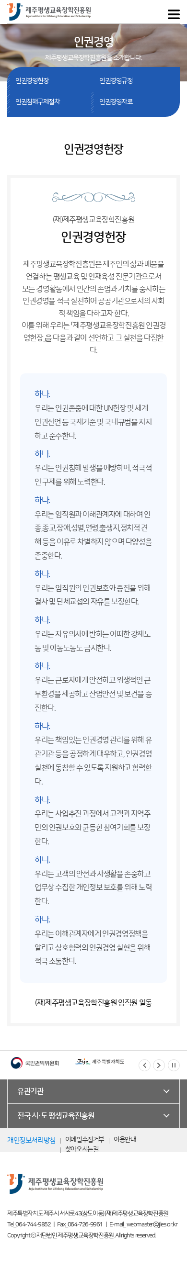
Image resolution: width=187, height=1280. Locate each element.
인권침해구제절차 (37, 102)
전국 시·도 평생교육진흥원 (55, 1116)
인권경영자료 (115, 102)
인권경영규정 (115, 81)
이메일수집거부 (84, 1140)
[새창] (34, 1063)
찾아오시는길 (82, 1149)
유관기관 (30, 1091)
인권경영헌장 (31, 81)
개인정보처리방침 (31, 1140)
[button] (145, 1065)
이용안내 (125, 1140)
